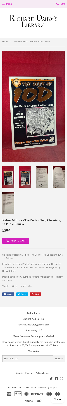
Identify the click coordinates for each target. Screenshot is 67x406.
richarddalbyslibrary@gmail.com (33, 324)
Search (19, 373)
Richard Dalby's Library (25, 387)
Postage (29, 373)
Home (5, 41)
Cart (62, 4)
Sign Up (59, 359)
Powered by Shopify (47, 387)
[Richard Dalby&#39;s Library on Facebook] (56, 379)
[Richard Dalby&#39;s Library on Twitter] (51, 379)
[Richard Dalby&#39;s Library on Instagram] (61, 379)
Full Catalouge (42, 373)
